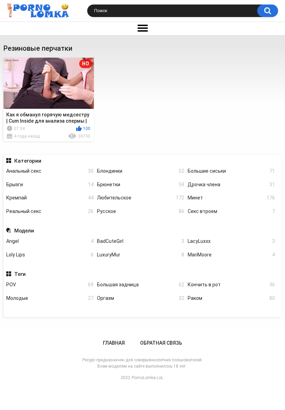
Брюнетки (140, 184)
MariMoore (231, 254)
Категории (27, 161)
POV (49, 284)
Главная (114, 343)
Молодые (49, 298)
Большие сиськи (231, 171)
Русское (140, 211)
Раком (231, 298)
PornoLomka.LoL (147, 377)
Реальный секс (49, 211)
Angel (49, 241)
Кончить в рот (231, 284)
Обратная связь (161, 343)
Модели (24, 231)
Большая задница (140, 284)
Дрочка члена (231, 184)
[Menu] (142, 28)
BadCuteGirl (140, 241)
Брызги (49, 184)
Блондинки (140, 171)
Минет (231, 197)
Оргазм (140, 298)
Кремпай (49, 197)
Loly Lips (49, 254)
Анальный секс (49, 171)
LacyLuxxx (231, 241)
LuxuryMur (140, 254)
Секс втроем (231, 211)
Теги (19, 274)
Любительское (140, 197)
